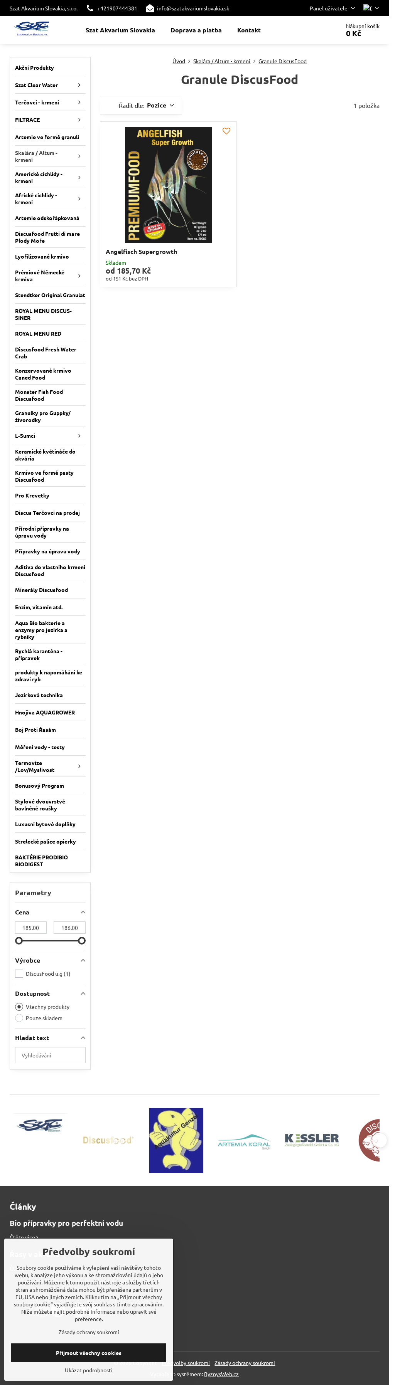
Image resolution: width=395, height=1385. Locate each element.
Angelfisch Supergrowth (141, 251)
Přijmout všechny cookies (89, 1352)
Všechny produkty (47, 1006)
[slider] (19, 941)
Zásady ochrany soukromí (244, 1362)
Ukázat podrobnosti (89, 1370)
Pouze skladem (44, 1017)
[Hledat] (312, 30)
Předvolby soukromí (186, 1362)
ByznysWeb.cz (221, 1373)
